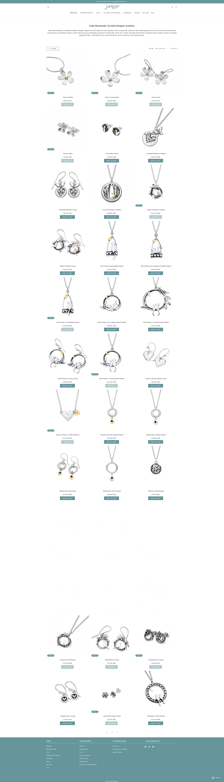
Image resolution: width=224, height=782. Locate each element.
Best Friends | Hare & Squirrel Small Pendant (112, 322)
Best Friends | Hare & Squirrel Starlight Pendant (156, 266)
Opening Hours (83, 749)
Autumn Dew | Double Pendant (156, 435)
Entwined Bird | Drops (112, 660)
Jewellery (49, 746)
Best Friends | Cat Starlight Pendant (68, 322)
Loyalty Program (117, 752)
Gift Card (49, 764)
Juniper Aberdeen (114, 781)
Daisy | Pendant (68, 97)
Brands (48, 761)
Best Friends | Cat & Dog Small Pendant (112, 378)
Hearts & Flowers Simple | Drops (156, 378)
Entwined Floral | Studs (156, 660)
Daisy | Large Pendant (112, 97)
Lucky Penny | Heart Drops (67, 605)
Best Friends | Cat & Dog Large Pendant (156, 322)
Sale (47, 767)
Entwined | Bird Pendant (68, 660)
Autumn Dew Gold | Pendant (112, 491)
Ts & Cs (81, 752)
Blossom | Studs (68, 549)
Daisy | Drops (156, 97)
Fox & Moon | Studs (112, 153)
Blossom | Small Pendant (156, 491)
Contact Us (116, 746)
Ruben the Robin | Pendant (156, 210)
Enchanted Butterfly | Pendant (156, 153)
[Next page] (117, 732)
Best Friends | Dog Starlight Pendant (112, 266)
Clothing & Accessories (53, 755)
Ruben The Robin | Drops (68, 266)
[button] (48, 7)
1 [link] (107, 732)
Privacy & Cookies (84, 755)
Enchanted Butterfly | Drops (68, 210)
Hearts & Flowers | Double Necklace (67, 435)
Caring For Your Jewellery (120, 749)
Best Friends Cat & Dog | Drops (68, 378)
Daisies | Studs (68, 153)
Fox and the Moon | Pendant (112, 210)
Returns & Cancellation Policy (88, 764)
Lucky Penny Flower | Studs (112, 716)
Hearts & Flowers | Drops (112, 549)
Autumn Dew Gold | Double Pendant (112, 435)
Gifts (47, 752)
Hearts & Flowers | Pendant (156, 549)
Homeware (49, 758)
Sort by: (151, 48)
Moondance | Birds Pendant (156, 716)
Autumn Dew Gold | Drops (68, 491)
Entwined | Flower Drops (156, 605)
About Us (82, 746)
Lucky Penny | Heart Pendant (112, 605)
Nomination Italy (51, 749)
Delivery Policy (83, 758)
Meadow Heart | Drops (68, 716)
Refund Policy (83, 761)
